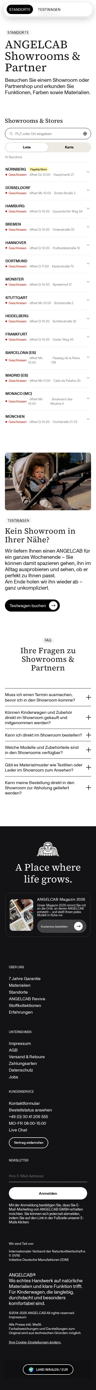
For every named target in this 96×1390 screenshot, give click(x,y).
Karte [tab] (69, 147)
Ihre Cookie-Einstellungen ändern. (35, 1342)
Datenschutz (21, 1070)
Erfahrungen (21, 1012)
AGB (13, 1050)
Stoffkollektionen (25, 1005)
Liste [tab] (27, 147)
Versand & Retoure (27, 1056)
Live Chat (18, 1129)
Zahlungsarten (23, 1063)
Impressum (20, 1043)
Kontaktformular (24, 1103)
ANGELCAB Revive (27, 998)
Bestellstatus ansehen (30, 1109)
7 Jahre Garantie (25, 978)
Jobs (13, 1076)
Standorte (18, 992)
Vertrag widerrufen (28, 1142)
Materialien (20, 985)
